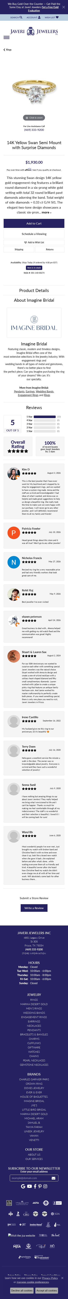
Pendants (19, 391)
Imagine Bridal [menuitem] (34, 1101)
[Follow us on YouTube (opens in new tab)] (29, 1186)
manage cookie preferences (33, 1282)
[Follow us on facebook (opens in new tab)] (35, 1186)
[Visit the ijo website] (11, 1224)
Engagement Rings (28, 395)
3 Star (29, 423)
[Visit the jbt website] (22, 1224)
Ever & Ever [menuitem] (34, 1092)
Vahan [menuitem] (34, 1135)
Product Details (34, 290)
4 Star (29, 420)
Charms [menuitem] (34, 1038)
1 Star (29, 431)
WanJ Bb (27, 832)
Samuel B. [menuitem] (34, 1122)
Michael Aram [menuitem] (34, 1118)
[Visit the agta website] (35, 1203)
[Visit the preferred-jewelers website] (41, 1246)
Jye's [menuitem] (34, 1105)
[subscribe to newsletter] (53, 1178)
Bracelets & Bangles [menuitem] (34, 1034)
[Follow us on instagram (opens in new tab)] (45, 1186)
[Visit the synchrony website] (25, 1257)
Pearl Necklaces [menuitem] (34, 1060)
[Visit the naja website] (28, 1246)
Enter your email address (34, 1171)
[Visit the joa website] (57, 1224)
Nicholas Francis (32, 558)
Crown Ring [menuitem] (34, 1083)
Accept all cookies (46, 1290)
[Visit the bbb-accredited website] (57, 1203)
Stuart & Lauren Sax (34, 652)
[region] (34, 92)
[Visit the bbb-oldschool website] (10, 1214)
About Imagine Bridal (34, 300)
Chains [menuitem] (34, 1056)
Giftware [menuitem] (34, 1047)
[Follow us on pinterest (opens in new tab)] (40, 1186)
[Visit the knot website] (55, 1235)
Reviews (34, 407)
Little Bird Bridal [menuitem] (34, 1109)
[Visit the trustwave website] (41, 1257)
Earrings (30, 391)
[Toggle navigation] (6, 39)
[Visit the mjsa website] (17, 1246)
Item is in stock (34, 267)
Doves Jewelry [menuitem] (34, 1088)
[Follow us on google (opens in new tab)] (23, 1186)
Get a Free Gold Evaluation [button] (43, 8)
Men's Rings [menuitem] (34, 1008)
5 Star (29, 416)
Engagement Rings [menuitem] (34, 1017)
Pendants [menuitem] (34, 1030)
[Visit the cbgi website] (26, 1214)
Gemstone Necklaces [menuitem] (34, 1064)
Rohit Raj (27, 590)
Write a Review (34, 908)
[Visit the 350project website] (9, 1203)
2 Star (29, 427)
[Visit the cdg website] (35, 1214)
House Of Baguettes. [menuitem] (34, 1096)
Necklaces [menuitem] (34, 1025)
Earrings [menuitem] (34, 1021)
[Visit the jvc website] (43, 1235)
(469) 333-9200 (34, 130)
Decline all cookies (21, 1290)
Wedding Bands (44, 391)
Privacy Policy (50, 1278)
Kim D (26, 469)
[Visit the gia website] (55, 1214)
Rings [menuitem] (34, 999)
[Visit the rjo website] (52, 1246)
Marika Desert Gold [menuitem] (34, 1004)
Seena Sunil (29, 785)
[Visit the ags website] (22, 1203)
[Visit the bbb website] (18, 1214)
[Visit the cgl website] (44, 1214)
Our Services (34, 1159)
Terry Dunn (28, 746)
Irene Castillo (30, 717)
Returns (49, 249)
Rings (8, 49)
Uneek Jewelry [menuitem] (34, 1131)
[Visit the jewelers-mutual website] (36, 1224)
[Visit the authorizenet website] (46, 1203)
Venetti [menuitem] (34, 1140)
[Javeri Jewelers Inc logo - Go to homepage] (34, 30)
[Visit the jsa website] (21, 1235)
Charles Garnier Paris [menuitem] (34, 1079)
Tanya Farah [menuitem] (34, 1127)
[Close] (63, 7)
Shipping (19, 249)
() (59, 416)
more (46, 212)
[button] (16, 17)
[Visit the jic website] (48, 1224)
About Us (34, 1154)
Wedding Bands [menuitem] (34, 1012)
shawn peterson (32, 617)
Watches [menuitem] (34, 1051)
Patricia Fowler (31, 528)
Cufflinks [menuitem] (34, 1043)
